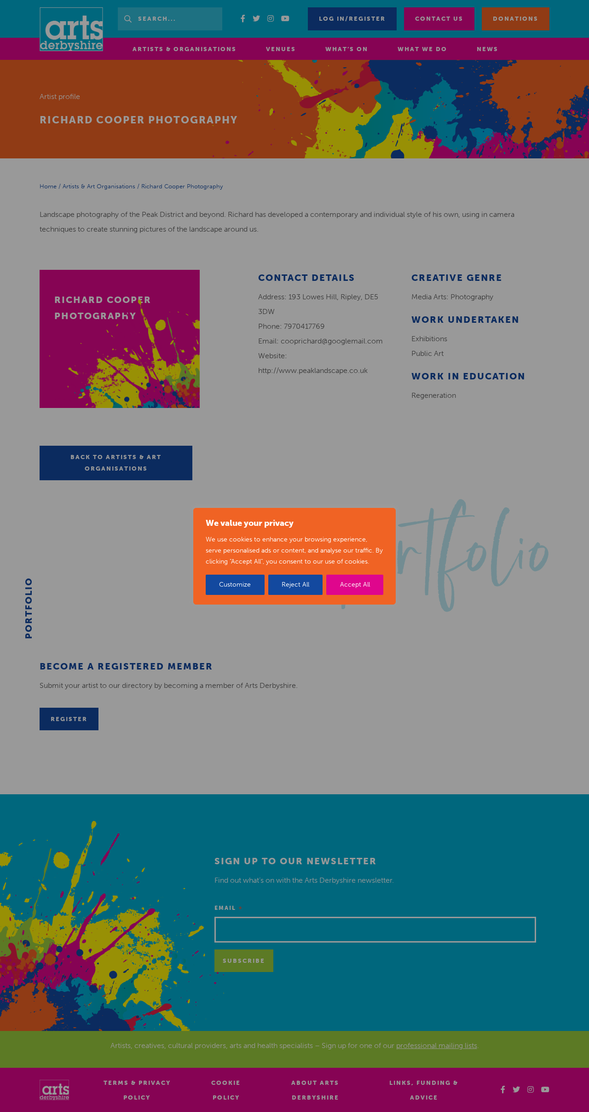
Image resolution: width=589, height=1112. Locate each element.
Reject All (295, 584)
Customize (235, 584)
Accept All (355, 584)
